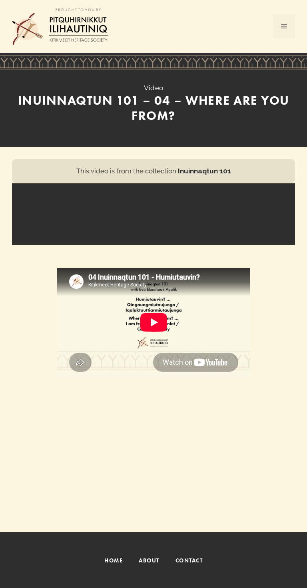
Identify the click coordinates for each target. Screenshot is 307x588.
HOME (113, 560)
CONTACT (189, 560)
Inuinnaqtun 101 (204, 171)
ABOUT (149, 560)
